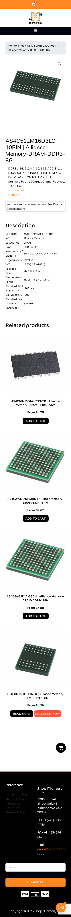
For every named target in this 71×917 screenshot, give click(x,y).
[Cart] (61, 748)
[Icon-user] (40, 4)
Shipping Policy (16, 794)
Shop (21, 45)
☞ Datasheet (16, 190)
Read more (21, 713)
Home (12, 45)
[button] (36, 30)
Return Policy (15, 799)
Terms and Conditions (13, 805)
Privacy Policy (15, 812)
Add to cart (35, 421)
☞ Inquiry (14, 194)
